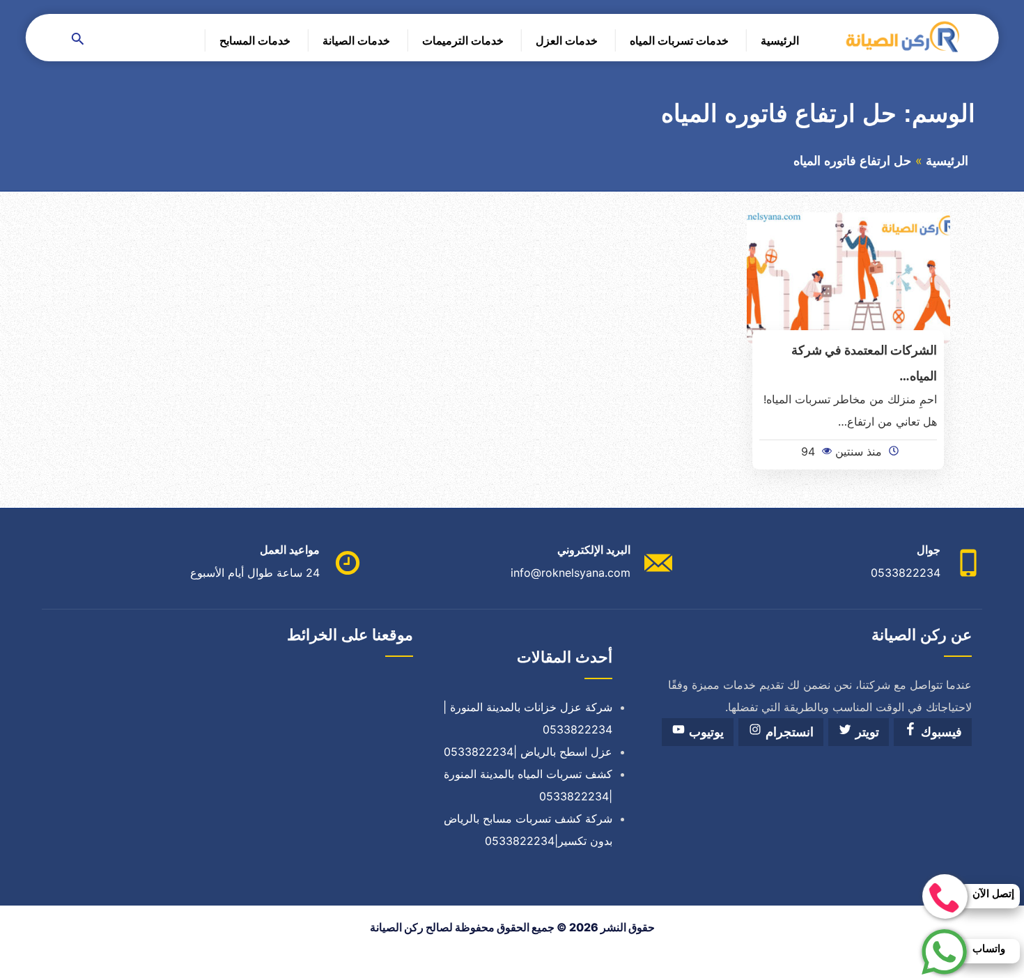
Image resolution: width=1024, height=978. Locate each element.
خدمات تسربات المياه (679, 40)
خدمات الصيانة (356, 40)
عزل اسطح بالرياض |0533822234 (528, 752)
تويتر (865, 732)
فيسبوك (939, 732)
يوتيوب (704, 732)
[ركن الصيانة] (901, 36)
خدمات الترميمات (463, 40)
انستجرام (788, 732)
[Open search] (78, 40)
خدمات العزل (567, 40)
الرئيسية (780, 40)
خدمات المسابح (254, 40)
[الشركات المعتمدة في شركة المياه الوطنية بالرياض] (849, 277)
